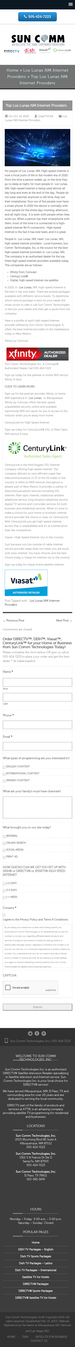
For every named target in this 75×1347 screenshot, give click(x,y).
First (5, 689)
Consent (9, 908)
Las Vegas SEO (40, 1331)
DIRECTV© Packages (36, 1284)
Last (5, 703)
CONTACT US (38, 1340)
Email (7, 736)
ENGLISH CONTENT (18, 766)
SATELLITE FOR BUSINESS (51, 1336)
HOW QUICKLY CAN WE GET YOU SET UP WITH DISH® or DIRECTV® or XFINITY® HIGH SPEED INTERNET (34, 871)
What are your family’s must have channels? (32, 791)
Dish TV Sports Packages (35, 1256)
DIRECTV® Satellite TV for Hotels (35, 1297)
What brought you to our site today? (27, 827)
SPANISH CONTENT (18, 780)
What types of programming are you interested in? (36, 758)
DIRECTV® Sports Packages (36, 1291)
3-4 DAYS (11, 890)
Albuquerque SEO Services (54, 1325)
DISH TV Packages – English (35, 1249)
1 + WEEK (11, 897)
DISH (25, 1336)
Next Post (64, 620)
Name (8, 671)
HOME (11, 1336)
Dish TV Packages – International (35, 1270)
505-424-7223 (39, 17)
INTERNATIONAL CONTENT (23, 773)
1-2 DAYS (11, 883)
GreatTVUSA (45, 116)
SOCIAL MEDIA (14, 849)
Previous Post (13, 620)
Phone (8, 715)
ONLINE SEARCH (16, 842)
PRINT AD (12, 856)
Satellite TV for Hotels (35, 1277)
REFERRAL (12, 836)
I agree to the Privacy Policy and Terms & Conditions (35, 919)
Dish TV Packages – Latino (35, 1263)
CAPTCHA (10, 975)
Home (13, 70)
